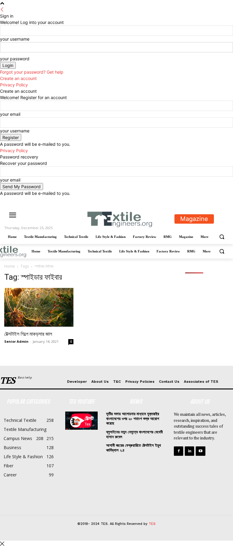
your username (14, 39)
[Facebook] (191, 200)
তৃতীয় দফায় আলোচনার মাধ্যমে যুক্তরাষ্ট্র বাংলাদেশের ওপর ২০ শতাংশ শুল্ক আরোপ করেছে (132, 418)
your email (10, 114)
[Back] (2, 9)
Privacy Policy (14, 84)
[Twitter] (208, 200)
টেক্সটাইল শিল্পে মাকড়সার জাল (28, 334)
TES (152, 524)
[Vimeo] (216, 200)
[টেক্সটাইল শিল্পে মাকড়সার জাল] (38, 307)
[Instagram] (200, 200)
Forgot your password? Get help (31, 72)
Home (9, 266)
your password (14, 58)
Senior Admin (16, 341)
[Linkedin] (189, 451)
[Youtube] (225, 200)
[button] (221, 237)
